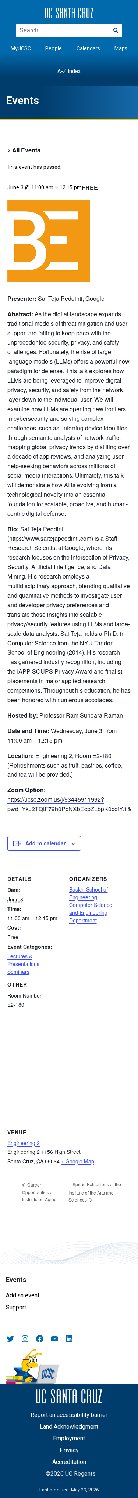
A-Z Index (69, 71)
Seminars (18, 971)
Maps (120, 48)
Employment (69, 1438)
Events (22, 100)
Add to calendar (45, 843)
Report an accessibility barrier (69, 1414)
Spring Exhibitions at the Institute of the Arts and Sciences (94, 1192)
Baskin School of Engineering (88, 893)
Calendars (88, 48)
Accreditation (69, 1461)
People (53, 48)
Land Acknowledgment (69, 1426)
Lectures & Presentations (23, 959)
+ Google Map (77, 1161)
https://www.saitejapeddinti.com (50, 538)
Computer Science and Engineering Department (90, 912)
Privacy (69, 1450)
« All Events (23, 150)
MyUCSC (21, 48)
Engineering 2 (23, 1143)
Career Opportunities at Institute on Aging (39, 1191)
